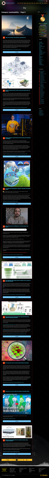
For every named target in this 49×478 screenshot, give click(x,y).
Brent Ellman (42, 97)
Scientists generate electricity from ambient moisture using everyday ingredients (16, 440)
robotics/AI (12, 254)
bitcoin (43, 26)
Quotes (40, 3)
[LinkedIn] (43, 475)
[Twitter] (42, 475)
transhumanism (41, 36)
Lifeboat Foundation (6, 475)
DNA (39, 44)
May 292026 (4, 138)
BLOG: (19, 469)
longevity (42, 32)
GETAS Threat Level (4, 470)
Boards (22, 3)
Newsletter (37, 3)
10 (18, 460)
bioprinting (40, 59)
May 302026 (4, 37)
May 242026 (4, 391)
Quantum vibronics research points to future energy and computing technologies (17, 138)
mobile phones (14, 294)
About (18, 3)
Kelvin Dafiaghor (42, 80)
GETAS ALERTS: (40, 468)
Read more (16, 52)
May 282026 (4, 189)
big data (40, 56)
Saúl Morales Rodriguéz (7, 49)
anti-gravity (40, 50)
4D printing (40, 42)
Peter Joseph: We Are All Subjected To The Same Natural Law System (16, 226)
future (44, 28)
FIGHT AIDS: (11, 470)
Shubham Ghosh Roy (7, 382)
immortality (42, 30)
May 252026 (4, 363)
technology (44, 35)
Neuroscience (46, 32)
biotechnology (41, 26)
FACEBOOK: (11, 468)
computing (11, 107)
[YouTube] (45, 475)
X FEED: (10, 469)
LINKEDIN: (30, 468)
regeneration (40, 34)
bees (39, 55)
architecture (40, 51)
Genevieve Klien (6, 418)
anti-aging (45, 23)
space (13, 49)
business (40, 62)
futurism (46, 28)
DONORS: (30, 469)
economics (10, 254)
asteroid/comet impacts (42, 52)
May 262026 (4, 281)
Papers (30, 3)
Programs (25, 3)
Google (39, 29)
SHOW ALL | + (40, 104)
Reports (28, 3)
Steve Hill (41, 96)
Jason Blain (41, 100)
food (10, 201)
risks (44, 34)
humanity (46, 29)
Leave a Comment (19, 49)
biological (11, 154)
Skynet (40, 47)
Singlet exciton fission (6, 329)
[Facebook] (40, 475)
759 (23, 460)
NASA (44, 32)
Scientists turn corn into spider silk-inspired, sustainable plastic (17, 391)
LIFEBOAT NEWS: (21, 468)
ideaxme (39, 30)
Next (26, 460)
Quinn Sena (6, 201)
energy (10, 451)
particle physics (11, 333)
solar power (19, 107)
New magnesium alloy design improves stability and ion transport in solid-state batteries (18, 281)
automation (40, 54)
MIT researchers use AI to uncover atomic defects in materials (17, 363)
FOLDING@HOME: (30, 470)
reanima (42, 33)
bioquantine (44, 24)
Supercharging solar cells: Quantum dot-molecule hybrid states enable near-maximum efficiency (17, 317)
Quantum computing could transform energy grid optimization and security (17, 91)
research (43, 34)
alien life (40, 49)
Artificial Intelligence (41, 24)
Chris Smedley (42, 103)
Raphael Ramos (42, 93)
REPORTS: (20, 470)
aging (40, 23)
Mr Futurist (40, 112)
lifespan (40, 32)
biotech (44, 25)
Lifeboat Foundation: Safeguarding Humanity (8, 3)
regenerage (44, 33)
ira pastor (40, 31)
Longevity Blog (41, 111)
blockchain (46, 26)
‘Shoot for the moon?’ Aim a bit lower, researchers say (15, 37)
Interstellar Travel (45, 30)
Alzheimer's (42, 23)
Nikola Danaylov (6, 254)
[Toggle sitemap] (45, 1)
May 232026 (4, 440)
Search (46, 13)
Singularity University (42, 46)
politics (40, 33)
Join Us (35, 3)
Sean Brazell (42, 95)
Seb (40, 98)
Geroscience (40, 110)
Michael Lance (42, 99)
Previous (7, 460)
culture (45, 27)
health (41, 29)
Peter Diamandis (41, 43)
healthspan (44, 29)
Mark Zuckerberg (41, 48)
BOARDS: (39, 469)
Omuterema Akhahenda (41, 85)
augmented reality (41, 53)
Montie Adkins (42, 101)
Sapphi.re (14, 475)
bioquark (41, 25)
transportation (20, 294)
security (17, 107)
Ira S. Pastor (42, 102)
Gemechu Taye (42, 79)
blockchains (40, 61)
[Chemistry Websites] (42, 18)
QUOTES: (39, 471)
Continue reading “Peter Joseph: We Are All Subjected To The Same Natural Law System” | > (15, 252)
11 (19, 460)
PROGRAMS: (40, 470)
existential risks (40, 28)
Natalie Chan (42, 94)
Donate (32, 3)
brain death (40, 27)
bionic (40, 58)
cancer (41, 27)
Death (46, 27)
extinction (43, 28)
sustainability (15, 49)
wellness (44, 36)
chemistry (9, 201)
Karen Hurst (41, 81)
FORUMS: (30, 471)
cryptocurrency (43, 27)
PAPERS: (20, 471)
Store (42, 3)
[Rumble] (46, 475)
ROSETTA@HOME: (11, 471)
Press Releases (45, 3)
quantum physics (14, 107)
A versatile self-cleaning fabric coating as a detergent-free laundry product (18, 189)
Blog (20, 3)
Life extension (44, 31)
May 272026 (4, 226)
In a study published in (9, 324)
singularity (15, 254)
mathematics (11, 49)
